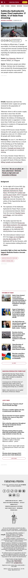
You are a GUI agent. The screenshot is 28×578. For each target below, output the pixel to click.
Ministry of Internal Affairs (7, 260)
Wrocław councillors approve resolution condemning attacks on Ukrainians (18, 356)
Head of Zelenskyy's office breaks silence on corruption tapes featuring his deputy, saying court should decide (18, 313)
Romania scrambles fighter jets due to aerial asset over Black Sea (13, 410)
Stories (7, 6)
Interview (19, 6)
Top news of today (8, 293)
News (2, 6)
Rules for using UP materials (11, 502)
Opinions (13, 6)
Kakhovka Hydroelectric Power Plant (9, 258)
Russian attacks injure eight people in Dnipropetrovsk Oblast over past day (13, 447)
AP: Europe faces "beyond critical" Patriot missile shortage (12, 404)
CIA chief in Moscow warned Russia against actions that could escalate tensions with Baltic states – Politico (19, 325)
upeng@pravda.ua (18, 563)
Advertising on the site (11, 500)
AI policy (22, 502)
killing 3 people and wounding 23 (11, 162)
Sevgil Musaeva (17, 560)
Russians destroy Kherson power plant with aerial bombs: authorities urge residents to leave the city (19, 336)
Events (20, 500)
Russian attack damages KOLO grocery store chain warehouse (11, 454)
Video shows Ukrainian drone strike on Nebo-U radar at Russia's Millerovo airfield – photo (13, 439)
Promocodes (13, 510)
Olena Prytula (18, 561)
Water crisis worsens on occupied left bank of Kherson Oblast (12, 390)
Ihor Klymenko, (11, 58)
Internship (20, 508)
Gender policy (14, 504)
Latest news (6, 400)
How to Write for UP (10, 508)
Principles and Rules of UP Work (13, 506)
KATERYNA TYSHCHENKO (6, 20)
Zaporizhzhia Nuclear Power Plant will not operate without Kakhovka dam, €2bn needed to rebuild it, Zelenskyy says (13, 376)
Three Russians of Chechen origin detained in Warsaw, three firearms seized (18, 347)
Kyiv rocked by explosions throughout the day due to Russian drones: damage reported (13, 424)
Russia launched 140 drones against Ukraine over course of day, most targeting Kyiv (13, 417)
